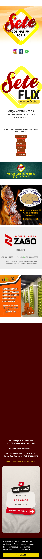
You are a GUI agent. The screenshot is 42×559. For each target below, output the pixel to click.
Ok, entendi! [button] (21, 555)
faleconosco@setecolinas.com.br (21, 461)
